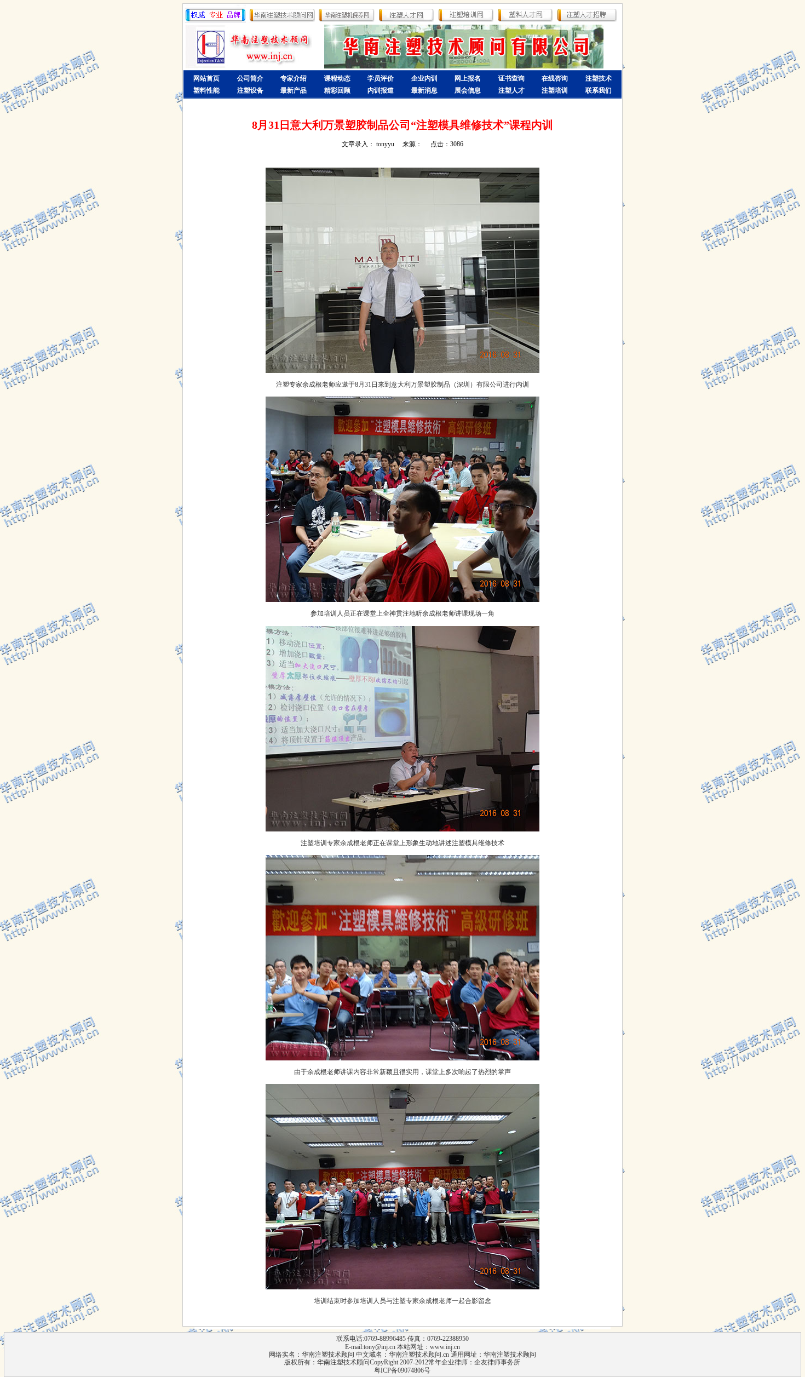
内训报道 (380, 90)
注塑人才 (511, 90)
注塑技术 (598, 78)
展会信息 (468, 90)
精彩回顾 (337, 90)
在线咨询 (555, 78)
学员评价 (380, 78)
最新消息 (424, 90)
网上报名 (468, 78)
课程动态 (337, 78)
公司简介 (250, 78)
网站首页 (206, 78)
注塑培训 (555, 90)
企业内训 (424, 78)
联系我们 (598, 90)
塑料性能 (206, 90)
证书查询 (511, 78)
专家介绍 (293, 78)
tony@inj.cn (379, 1347)
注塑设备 (250, 90)
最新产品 (293, 90)
